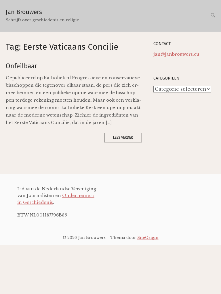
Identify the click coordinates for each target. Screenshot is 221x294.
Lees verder (123, 138)
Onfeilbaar (21, 66)
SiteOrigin (148, 237)
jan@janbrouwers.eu (176, 54)
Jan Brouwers (24, 12)
